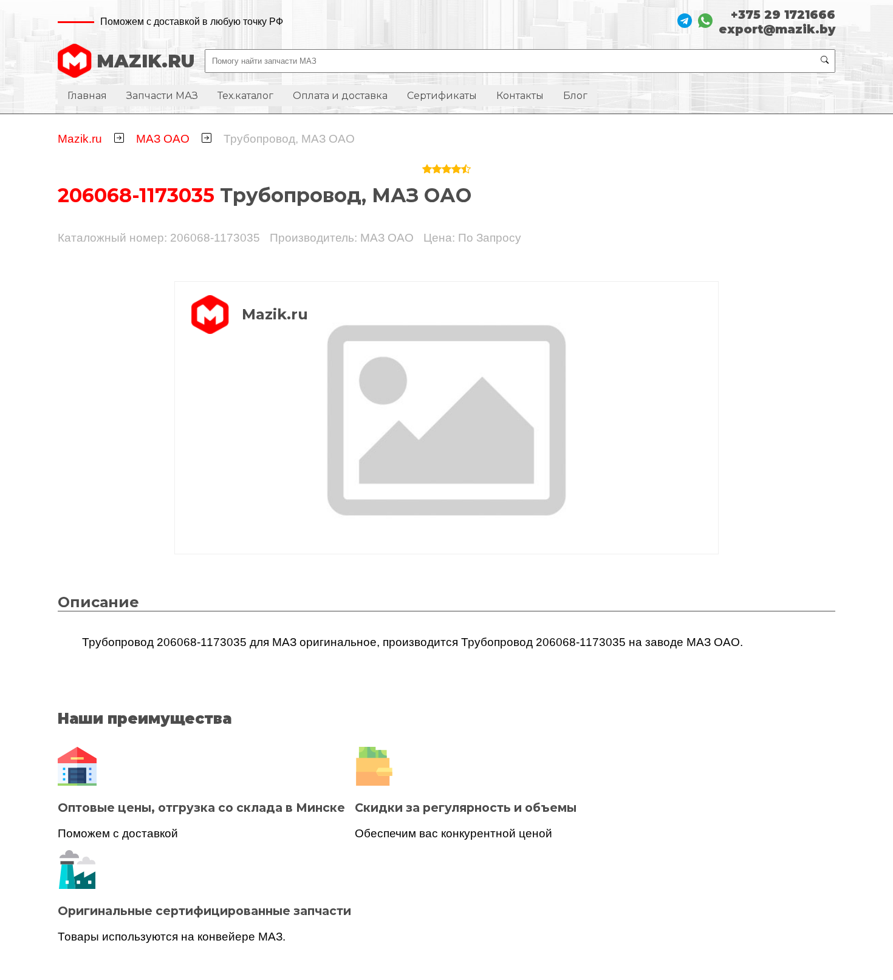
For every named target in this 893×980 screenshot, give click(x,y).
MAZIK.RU (146, 61)
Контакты (520, 95)
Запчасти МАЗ (162, 95)
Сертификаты (442, 95)
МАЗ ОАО (163, 138)
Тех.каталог (245, 95)
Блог (575, 95)
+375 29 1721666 (783, 14)
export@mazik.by (777, 29)
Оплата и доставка (340, 95)
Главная (87, 95)
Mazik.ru (80, 138)
